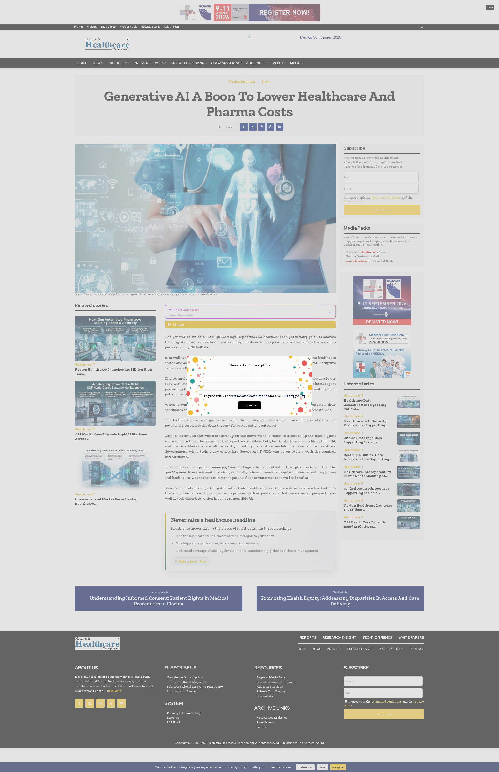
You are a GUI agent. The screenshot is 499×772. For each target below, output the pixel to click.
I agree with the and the (254, 396)
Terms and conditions (249, 396)
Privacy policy (293, 396)
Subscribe (249, 405)
